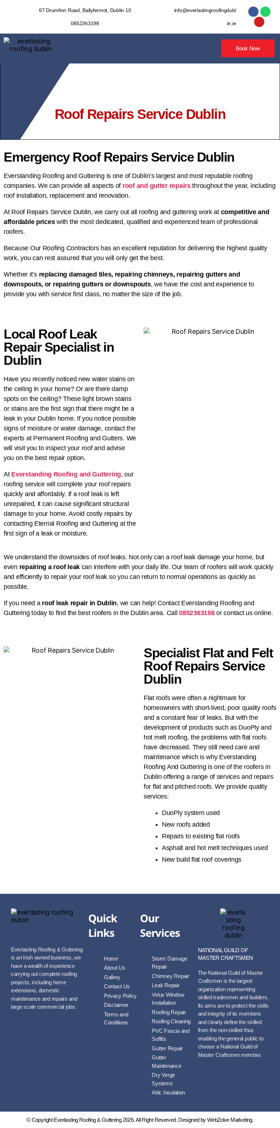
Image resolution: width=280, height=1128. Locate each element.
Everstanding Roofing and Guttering (66, 474)
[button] (139, 48)
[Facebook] (253, 12)
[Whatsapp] (265, 12)
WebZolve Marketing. (230, 1120)
